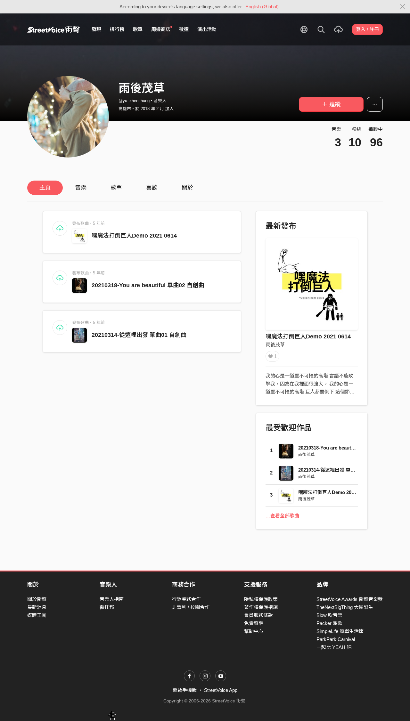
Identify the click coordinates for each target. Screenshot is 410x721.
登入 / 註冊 (367, 29)
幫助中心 (253, 631)
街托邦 (107, 607)
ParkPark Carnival (335, 639)
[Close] (403, 7)
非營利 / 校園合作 (190, 607)
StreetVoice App (220, 690)
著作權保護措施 (261, 607)
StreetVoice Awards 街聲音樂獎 (349, 599)
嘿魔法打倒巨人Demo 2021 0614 (134, 235)
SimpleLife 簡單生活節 (340, 631)
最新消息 (36, 607)
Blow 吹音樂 (329, 615)
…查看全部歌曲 (282, 515)
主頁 (45, 187)
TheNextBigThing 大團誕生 (344, 607)
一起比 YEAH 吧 (333, 647)
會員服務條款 (258, 615)
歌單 (138, 29)
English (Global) (262, 6)
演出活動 (207, 29)
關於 (187, 187)
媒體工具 (36, 615)
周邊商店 (160, 29)
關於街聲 (36, 599)
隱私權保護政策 (261, 599)
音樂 (80, 187)
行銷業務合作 (186, 599)
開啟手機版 (185, 690)
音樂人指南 (112, 599)
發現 (96, 29)
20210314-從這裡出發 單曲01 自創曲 (139, 335)
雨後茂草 (275, 344)
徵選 (184, 29)
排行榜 (117, 29)
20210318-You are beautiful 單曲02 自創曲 (148, 285)
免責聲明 (253, 623)
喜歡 (152, 187)
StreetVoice (53, 29)
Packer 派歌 (329, 623)
